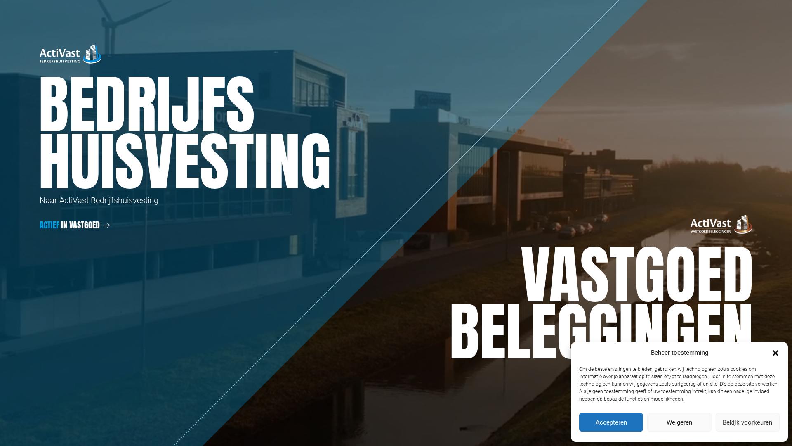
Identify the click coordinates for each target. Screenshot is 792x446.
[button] (775, 353)
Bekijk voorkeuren (747, 422)
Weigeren (679, 422)
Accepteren (611, 422)
